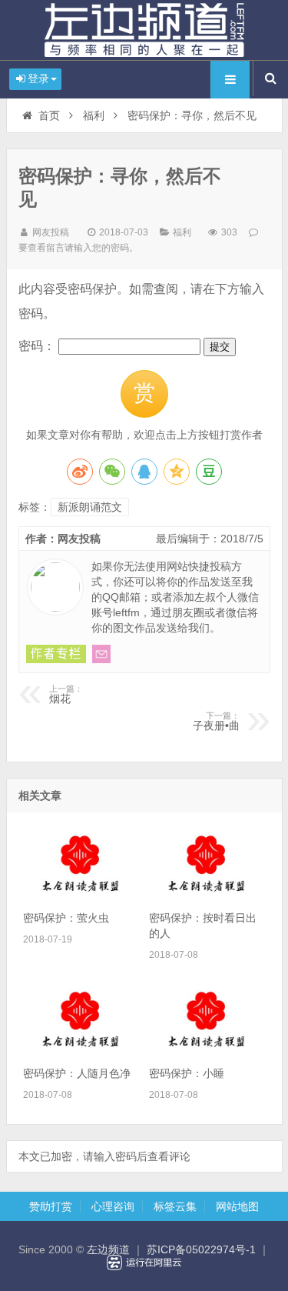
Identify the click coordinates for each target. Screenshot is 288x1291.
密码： (38, 345)
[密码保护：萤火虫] (81, 895)
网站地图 (237, 1206)
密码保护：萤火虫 (66, 918)
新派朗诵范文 (90, 507)
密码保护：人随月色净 (77, 1073)
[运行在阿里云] (144, 1262)
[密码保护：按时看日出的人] (207, 895)
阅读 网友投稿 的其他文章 (56, 654)
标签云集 (175, 1206)
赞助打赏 (50, 1206)
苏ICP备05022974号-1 (201, 1249)
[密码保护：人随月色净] (81, 1050)
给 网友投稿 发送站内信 (101, 654)
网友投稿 (50, 232)
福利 (93, 115)
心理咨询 (112, 1206)
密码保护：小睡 (186, 1073)
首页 (49, 115)
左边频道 (144, 30)
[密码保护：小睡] (207, 1050)
